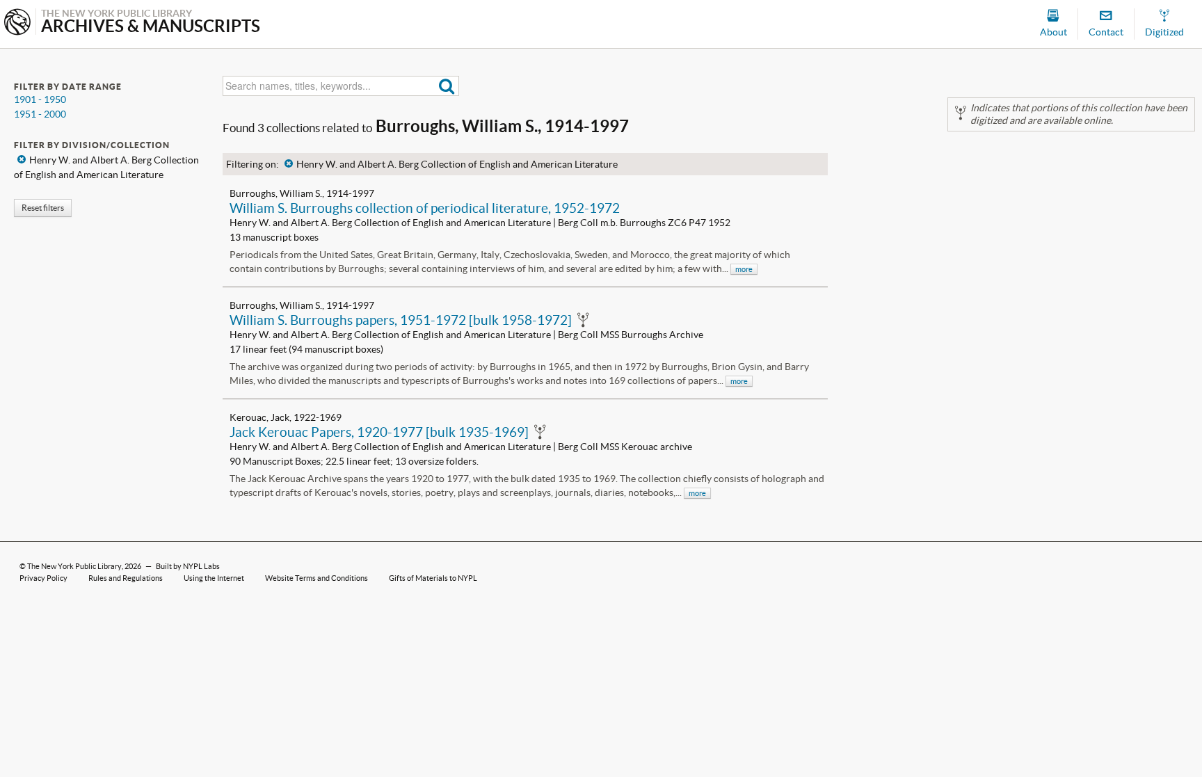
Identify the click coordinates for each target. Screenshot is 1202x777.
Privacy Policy (43, 578)
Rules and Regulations (125, 578)
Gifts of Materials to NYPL (433, 578)
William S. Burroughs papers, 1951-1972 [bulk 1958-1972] (401, 320)
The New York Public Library (74, 566)
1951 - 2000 (40, 114)
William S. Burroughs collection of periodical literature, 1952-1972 (425, 208)
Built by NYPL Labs (188, 566)
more (744, 269)
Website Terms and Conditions (316, 578)
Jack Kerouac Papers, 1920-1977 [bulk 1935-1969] (379, 432)
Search (447, 86)
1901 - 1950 (40, 99)
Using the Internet (214, 578)
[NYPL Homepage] (17, 23)
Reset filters (43, 207)
